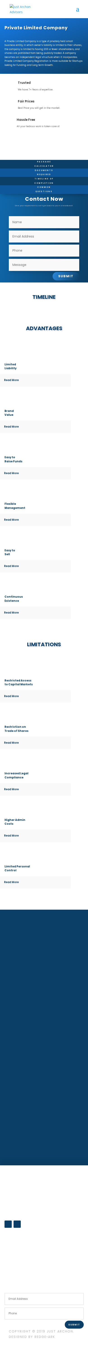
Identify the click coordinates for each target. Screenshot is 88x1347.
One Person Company (20, 1191)
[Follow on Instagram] (17, 1224)
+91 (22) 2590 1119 (18, 1276)
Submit (66, 276)
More (44, 1145)
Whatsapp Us (16, 1241)
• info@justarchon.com (21, 1271)
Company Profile (19, 1233)
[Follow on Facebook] (8, 1224)
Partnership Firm (15, 1185)
